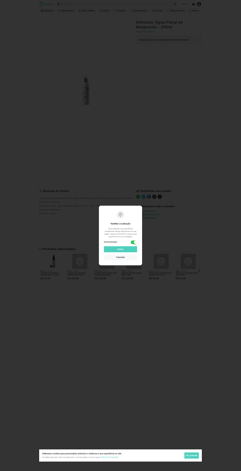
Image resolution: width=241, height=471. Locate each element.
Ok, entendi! (191, 455)
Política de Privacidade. (109, 457)
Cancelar (120, 257)
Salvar (120, 249)
